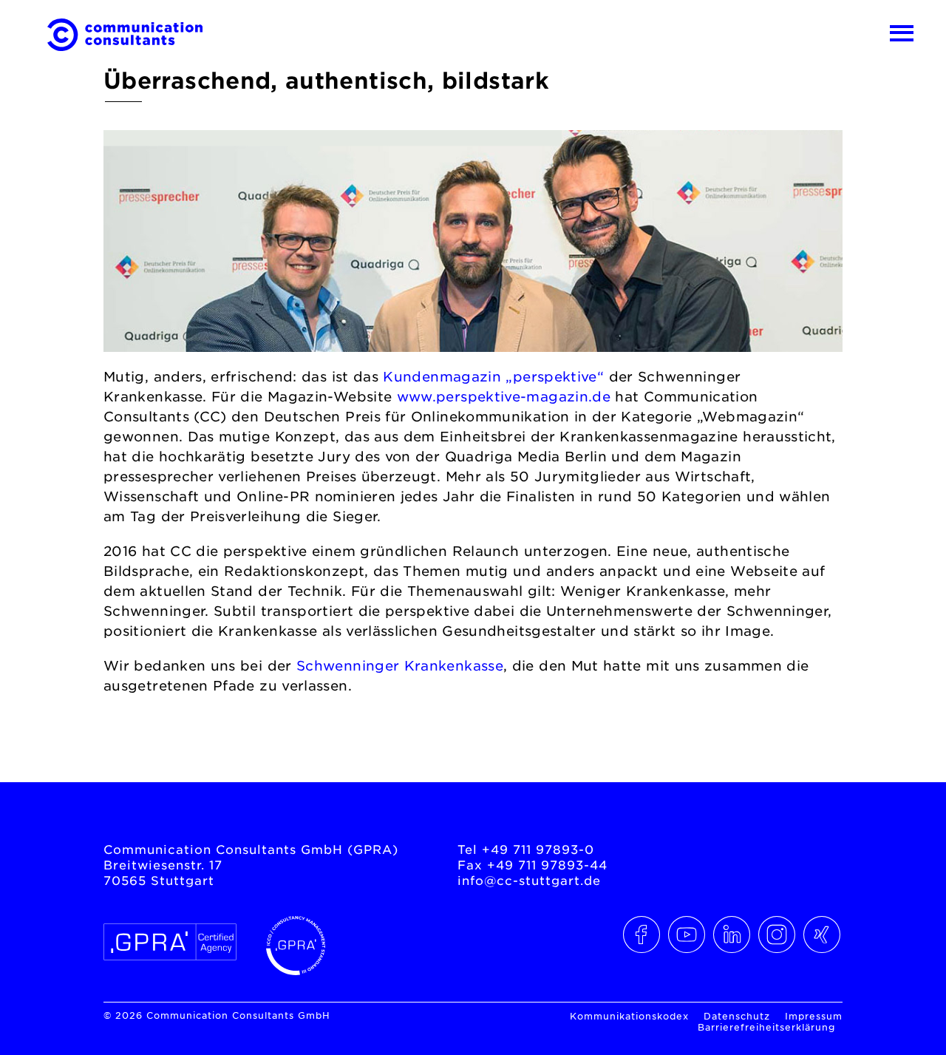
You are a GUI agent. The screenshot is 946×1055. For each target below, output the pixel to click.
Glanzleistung (167, 746)
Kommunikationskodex (629, 1016)
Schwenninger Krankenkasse (399, 665)
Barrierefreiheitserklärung (766, 1027)
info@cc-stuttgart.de (529, 879)
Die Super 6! (780, 746)
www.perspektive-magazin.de (503, 396)
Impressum (814, 1016)
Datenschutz (737, 1016)
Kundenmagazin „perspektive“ (493, 376)
